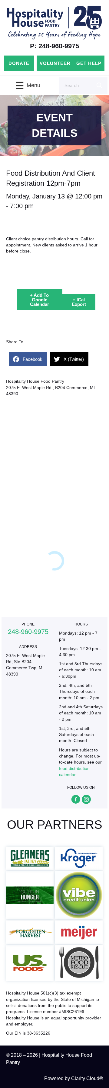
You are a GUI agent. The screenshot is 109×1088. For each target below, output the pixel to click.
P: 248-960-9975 (54, 46)
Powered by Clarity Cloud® (73, 1078)
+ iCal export (79, 302)
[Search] (99, 85)
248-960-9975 (28, 632)
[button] (75, 799)
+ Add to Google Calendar (39, 300)
